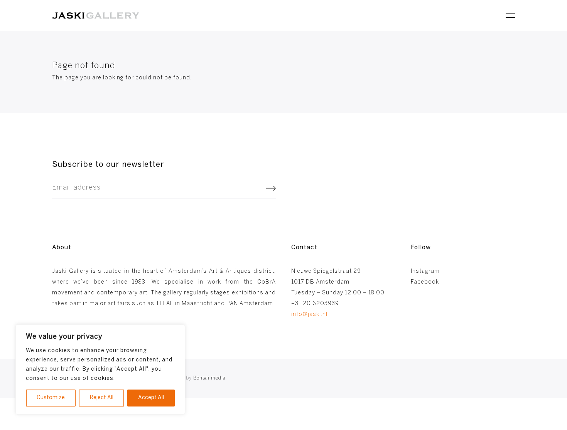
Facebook (425, 282)
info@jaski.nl (309, 314)
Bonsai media (199, 378)
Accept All (151, 397)
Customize (51, 397)
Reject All (101, 397)
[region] (100, 369)
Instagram (425, 271)
